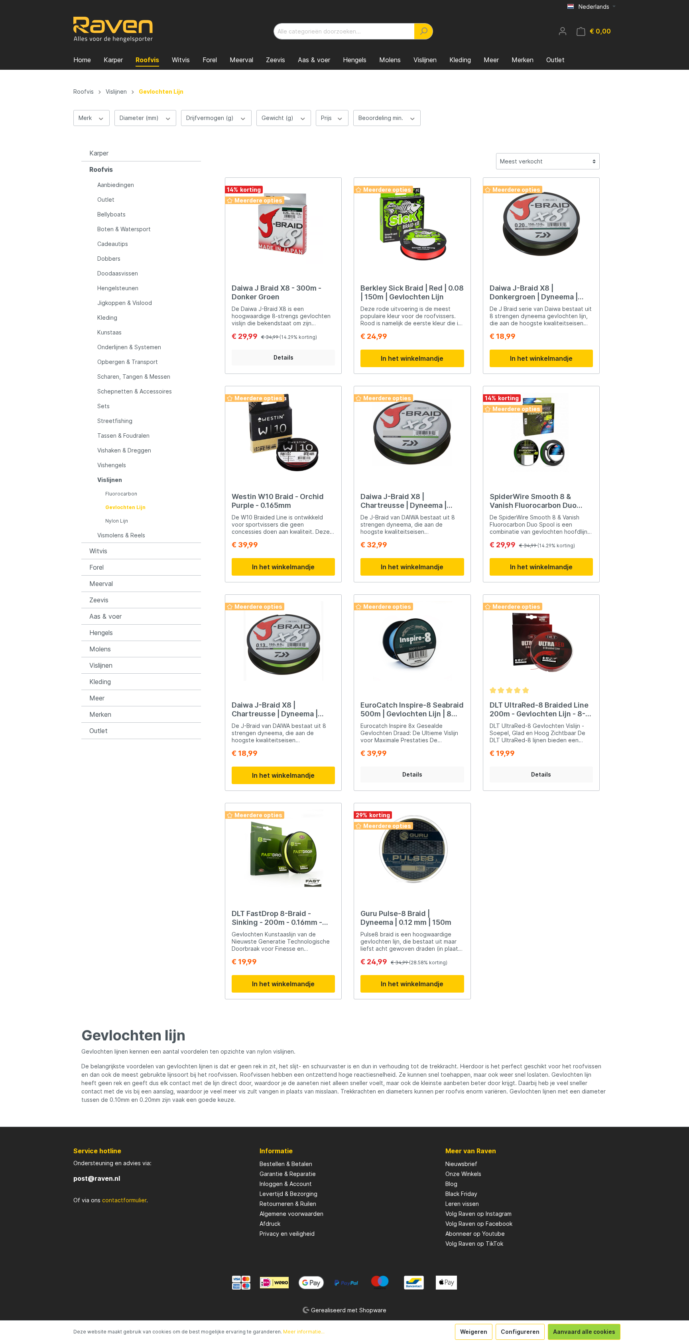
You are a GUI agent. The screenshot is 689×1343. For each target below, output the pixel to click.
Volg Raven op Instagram (478, 1213)
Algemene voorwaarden (291, 1213)
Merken (100, 714)
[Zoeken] (423, 31)
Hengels (101, 633)
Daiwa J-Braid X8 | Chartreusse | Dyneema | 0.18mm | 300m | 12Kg (403, 501)
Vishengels (111, 465)
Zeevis (98, 600)
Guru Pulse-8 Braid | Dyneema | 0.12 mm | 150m (405, 917)
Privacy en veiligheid (287, 1233)
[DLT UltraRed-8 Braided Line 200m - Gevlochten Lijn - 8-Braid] (541, 641)
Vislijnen (109, 479)
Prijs (327, 117)
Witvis (98, 551)
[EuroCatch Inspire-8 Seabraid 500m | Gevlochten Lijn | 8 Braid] (412, 641)
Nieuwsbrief (461, 1163)
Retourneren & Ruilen (288, 1203)
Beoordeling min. (381, 117)
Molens (100, 649)
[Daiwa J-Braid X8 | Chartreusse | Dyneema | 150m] (283, 641)
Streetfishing (114, 420)
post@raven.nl (96, 1178)
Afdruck (270, 1223)
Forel (96, 567)
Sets (103, 406)
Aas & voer (105, 616)
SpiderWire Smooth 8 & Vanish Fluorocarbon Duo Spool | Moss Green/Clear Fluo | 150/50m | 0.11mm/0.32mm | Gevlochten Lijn (541, 501)
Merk (86, 117)
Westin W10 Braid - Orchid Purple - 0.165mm (278, 500)
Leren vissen (462, 1203)
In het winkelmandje (412, 358)
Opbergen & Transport (127, 361)
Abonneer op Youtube (475, 1233)
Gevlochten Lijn (125, 507)
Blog (451, 1183)
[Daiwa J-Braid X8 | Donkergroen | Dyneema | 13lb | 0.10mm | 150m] (541, 224)
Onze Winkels (463, 1173)
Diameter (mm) (140, 117)
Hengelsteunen (117, 288)
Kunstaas (109, 332)
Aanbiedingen (115, 184)
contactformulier (124, 1200)
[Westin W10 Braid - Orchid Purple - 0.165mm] (283, 432)
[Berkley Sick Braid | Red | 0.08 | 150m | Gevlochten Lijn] (412, 224)
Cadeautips (112, 243)
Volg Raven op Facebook (478, 1223)
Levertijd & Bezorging (288, 1193)
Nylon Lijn (116, 521)
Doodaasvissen (117, 273)
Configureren (520, 1331)
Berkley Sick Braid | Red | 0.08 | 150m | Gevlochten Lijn (412, 292)
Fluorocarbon (121, 494)
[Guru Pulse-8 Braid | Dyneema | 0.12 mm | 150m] (412, 849)
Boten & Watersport (124, 229)
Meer (96, 698)
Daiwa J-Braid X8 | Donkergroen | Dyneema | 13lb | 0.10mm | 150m (534, 292)
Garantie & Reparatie (288, 1173)
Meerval (101, 584)
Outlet (105, 199)
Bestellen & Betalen (286, 1163)
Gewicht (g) (278, 117)
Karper (98, 153)
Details (283, 357)
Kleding (107, 317)
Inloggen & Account (286, 1183)
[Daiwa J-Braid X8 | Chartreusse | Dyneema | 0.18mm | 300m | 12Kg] (412, 432)
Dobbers (108, 258)
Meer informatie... (304, 1332)
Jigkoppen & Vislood (124, 302)
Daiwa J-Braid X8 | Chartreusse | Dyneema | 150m (275, 709)
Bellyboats (111, 214)
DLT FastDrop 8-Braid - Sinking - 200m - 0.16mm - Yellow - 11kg (277, 918)
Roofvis (101, 169)
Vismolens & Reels (121, 535)
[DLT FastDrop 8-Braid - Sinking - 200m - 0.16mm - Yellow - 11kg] (283, 849)
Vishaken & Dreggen (124, 450)
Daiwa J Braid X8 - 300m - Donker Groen (276, 292)
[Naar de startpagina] (113, 29)
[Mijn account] (562, 31)
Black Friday (461, 1193)
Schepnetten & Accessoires (134, 391)
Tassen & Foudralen (123, 435)
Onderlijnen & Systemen (129, 347)
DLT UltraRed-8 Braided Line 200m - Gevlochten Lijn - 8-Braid (539, 709)
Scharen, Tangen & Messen (133, 376)
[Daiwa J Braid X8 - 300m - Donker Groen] (283, 224)
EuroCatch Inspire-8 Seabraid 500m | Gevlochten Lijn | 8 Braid (412, 709)
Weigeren (473, 1331)
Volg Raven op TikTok (474, 1243)
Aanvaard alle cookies (584, 1331)
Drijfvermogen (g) (210, 117)
